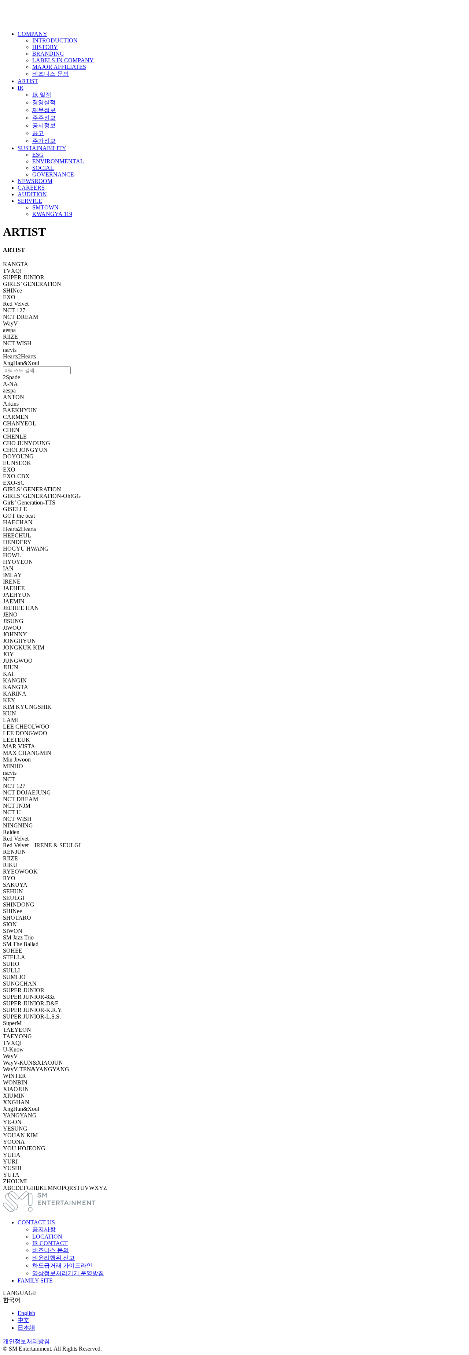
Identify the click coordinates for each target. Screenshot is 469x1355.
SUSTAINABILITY (42, 148)
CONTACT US (36, 1222)
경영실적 (44, 102)
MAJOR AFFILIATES (59, 67)
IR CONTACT (50, 1243)
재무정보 (44, 110)
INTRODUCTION (55, 40)
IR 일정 (41, 95)
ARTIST (28, 81)
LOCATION (47, 1236)
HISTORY (45, 47)
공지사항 (44, 1229)
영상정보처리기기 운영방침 (68, 1273)
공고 (38, 133)
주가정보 (44, 141)
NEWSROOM (35, 181)
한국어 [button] (12, 1300)
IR (20, 88)
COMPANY (32, 34)
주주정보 (44, 118)
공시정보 (44, 125)
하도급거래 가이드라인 (62, 1265)
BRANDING (48, 54)
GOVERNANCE (53, 174)
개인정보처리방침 (26, 1341)
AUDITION (32, 194)
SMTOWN (45, 207)
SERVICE (30, 201)
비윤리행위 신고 (53, 1258)
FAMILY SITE (35, 1280)
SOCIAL (43, 168)
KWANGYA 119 (52, 214)
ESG (38, 155)
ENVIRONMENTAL (58, 161)
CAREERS (31, 188)
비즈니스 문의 (50, 74)
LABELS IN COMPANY (63, 60)
